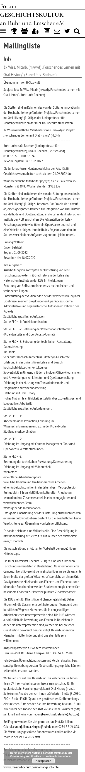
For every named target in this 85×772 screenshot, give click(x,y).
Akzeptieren (43, 761)
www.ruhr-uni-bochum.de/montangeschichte (31, 767)
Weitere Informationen (59, 756)
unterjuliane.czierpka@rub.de (33, 726)
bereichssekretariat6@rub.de (60, 714)
